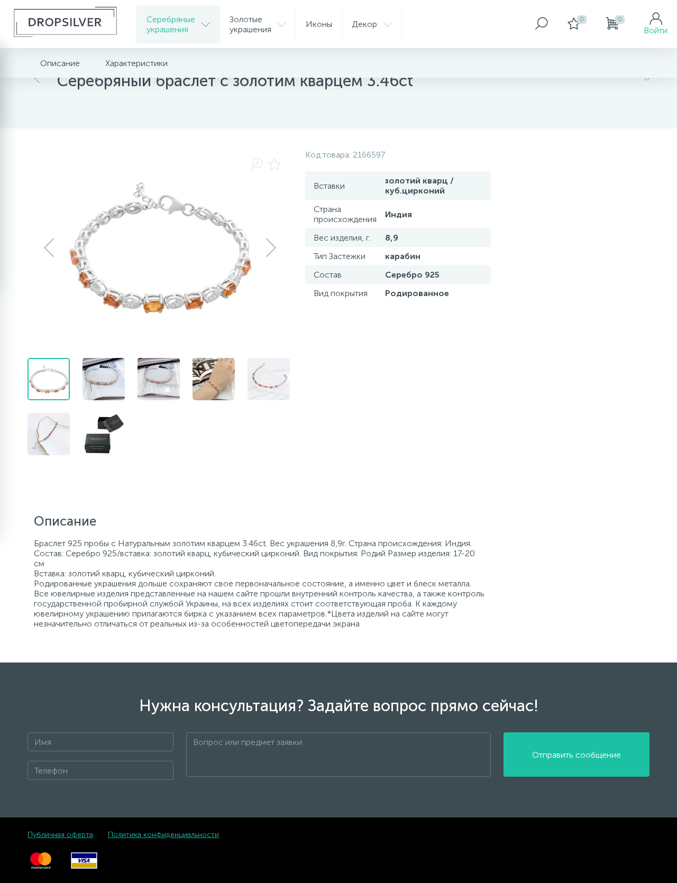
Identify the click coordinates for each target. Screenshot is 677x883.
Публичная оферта (60, 834)
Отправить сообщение (576, 755)
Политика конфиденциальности (163, 834)
